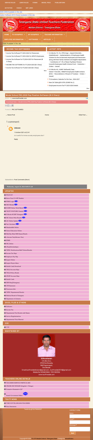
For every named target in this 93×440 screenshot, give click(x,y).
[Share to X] (10, 105)
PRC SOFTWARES (17, 109)
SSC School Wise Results (14, 218)
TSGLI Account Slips (12, 269)
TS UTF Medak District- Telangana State (44, 438)
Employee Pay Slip (12, 256)
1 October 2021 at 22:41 (22, 132)
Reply (16, 139)
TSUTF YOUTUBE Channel (14, 211)
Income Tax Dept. (11, 253)
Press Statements (11, 406)
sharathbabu (69, 438)
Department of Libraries (13, 299)
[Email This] (6, 105)
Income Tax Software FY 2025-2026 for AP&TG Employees (25, 56)
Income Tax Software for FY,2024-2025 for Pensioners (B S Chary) (24, 60)
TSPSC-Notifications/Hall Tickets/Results (19, 250)
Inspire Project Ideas (12, 263)
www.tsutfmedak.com (19, 98)
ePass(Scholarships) (12, 247)
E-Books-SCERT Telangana (14, 214)
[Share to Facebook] (12, 105)
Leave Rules (24, 2)
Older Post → (83, 115)
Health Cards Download (13, 266)
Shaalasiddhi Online (12, 227)
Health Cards (10, 279)
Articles (47, 39)
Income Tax (9, 310)
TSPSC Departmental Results (15, 292)
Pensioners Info (11, 289)
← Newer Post (10, 115)
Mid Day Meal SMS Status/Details (16, 234)
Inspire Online (10, 260)
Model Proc (46, 2)
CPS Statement (10, 286)
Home (6, 34)
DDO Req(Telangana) (12, 282)
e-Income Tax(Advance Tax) (14, 237)
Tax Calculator (10, 224)
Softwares (33, 39)
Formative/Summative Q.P (14, 389)
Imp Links (29, 8)
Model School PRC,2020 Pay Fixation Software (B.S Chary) (33, 95)
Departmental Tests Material (14, 319)
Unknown (17, 128)
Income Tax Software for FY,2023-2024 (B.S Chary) (22, 68)
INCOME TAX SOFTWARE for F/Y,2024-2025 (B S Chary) (24, 65)
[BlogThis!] (8, 105)
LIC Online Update (12, 221)
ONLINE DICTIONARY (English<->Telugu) (19, 386)
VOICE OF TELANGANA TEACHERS (18, 403)
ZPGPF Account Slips (12, 276)
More (45, 70)
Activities (8, 8)
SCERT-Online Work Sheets (14, 208)
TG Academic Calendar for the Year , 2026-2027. (64, 79)
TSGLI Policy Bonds (12, 273)
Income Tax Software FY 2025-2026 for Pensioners (22, 53)
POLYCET (9, 195)
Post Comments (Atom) (22, 179)
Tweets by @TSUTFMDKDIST (33, 409)
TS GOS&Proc (17, 34)
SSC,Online (9, 244)
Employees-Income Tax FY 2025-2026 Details (63, 85)
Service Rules (10, 2)
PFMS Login (10, 201)
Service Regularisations (13, 316)
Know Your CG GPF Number (15, 198)
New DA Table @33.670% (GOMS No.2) (61, 82)
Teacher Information (53, 34)
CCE (7, 327)
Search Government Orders (14, 395)
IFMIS (8, 240)
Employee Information (13, 39)
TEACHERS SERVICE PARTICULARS (18, 383)
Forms (35, 2)
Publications (60, 2)
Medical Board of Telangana (15, 295)
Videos (19, 8)
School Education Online (14, 231)
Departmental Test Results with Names (18, 313)
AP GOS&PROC (33, 34)
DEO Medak (10, 205)
